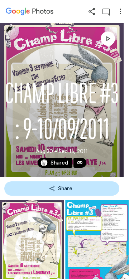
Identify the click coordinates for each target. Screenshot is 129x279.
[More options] (120, 11)
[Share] (92, 11)
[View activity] (106, 11)
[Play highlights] (107, 38)
